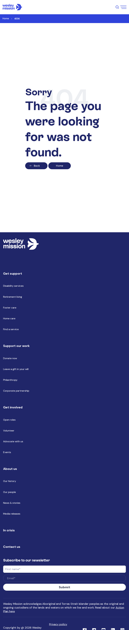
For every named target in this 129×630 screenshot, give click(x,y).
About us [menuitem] (10, 469)
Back (37, 165)
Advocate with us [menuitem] (13, 441)
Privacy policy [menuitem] (58, 624)
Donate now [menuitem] (10, 358)
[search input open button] (117, 7)
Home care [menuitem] (9, 318)
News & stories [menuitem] (11, 503)
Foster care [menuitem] (9, 307)
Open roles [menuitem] (9, 419)
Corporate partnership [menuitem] (16, 390)
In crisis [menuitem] (9, 530)
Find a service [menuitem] (11, 329)
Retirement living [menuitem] (12, 296)
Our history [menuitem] (9, 481)
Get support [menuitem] (12, 273)
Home (6, 18)
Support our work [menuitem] (16, 346)
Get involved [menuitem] (12, 407)
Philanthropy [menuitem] (10, 380)
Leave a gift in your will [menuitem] (15, 369)
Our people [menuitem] (9, 492)
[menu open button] (123, 7)
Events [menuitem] (7, 452)
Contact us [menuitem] (11, 547)
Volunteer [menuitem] (8, 430)
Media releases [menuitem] (11, 513)
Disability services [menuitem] (13, 285)
